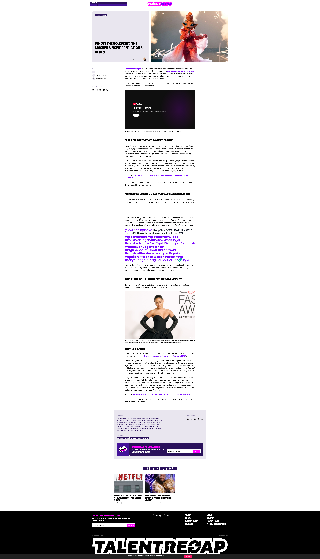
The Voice (93, 5)
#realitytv (160, 253)
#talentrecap (164, 257)
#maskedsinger (137, 240)
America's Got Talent (105, 5)
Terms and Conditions (216, 524)
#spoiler (175, 253)
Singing (188, 518)
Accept (188, 556)
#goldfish (162, 243)
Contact (210, 518)
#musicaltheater (138, 253)
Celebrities (189, 524)
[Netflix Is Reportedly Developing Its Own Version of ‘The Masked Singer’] (128, 483)
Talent (188, 515)
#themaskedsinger (165, 240)
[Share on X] (97, 90)
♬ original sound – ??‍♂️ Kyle (167, 260)
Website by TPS (223, 536)
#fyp (179, 257)
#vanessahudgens (139, 247)
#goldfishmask (183, 243)
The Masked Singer (101, 15)
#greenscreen (136, 237)
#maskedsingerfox (140, 243)
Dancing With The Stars (119, 5)
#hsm (159, 247)
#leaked (146, 257)
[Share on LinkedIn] (104, 90)
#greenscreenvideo (163, 237)
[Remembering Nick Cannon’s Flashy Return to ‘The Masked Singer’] (160, 483)
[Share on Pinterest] (100, 90)
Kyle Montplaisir (121, 418)
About (209, 515)
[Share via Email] (107, 90)
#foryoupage (135, 260)
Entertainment (191, 521)
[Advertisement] (160, 210)
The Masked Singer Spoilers (139, 438)
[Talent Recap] (160, 4)
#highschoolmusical (141, 250)
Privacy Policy (213, 521)
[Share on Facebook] (93, 90)
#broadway (167, 250)
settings (171, 557)
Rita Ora (190, 71)
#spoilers (132, 257)
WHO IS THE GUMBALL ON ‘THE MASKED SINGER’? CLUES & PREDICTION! (161, 395)
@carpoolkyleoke (138, 230)
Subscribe (196, 451)
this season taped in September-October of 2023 (165, 356)
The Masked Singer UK (176, 71)
